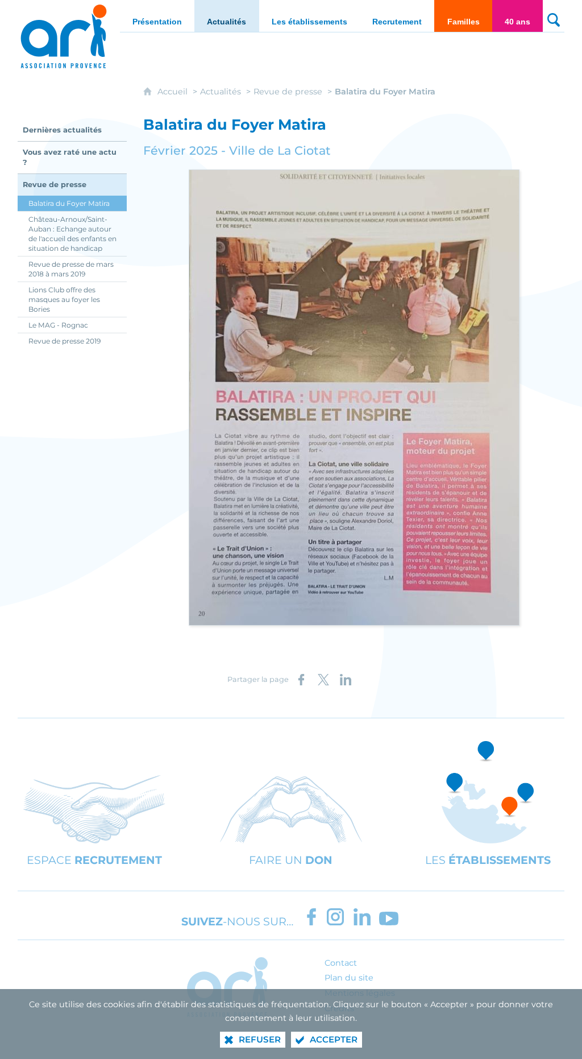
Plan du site (349, 978)
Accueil (173, 91)
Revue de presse (287, 91)
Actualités (220, 91)
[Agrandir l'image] (354, 396)
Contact (341, 963)
